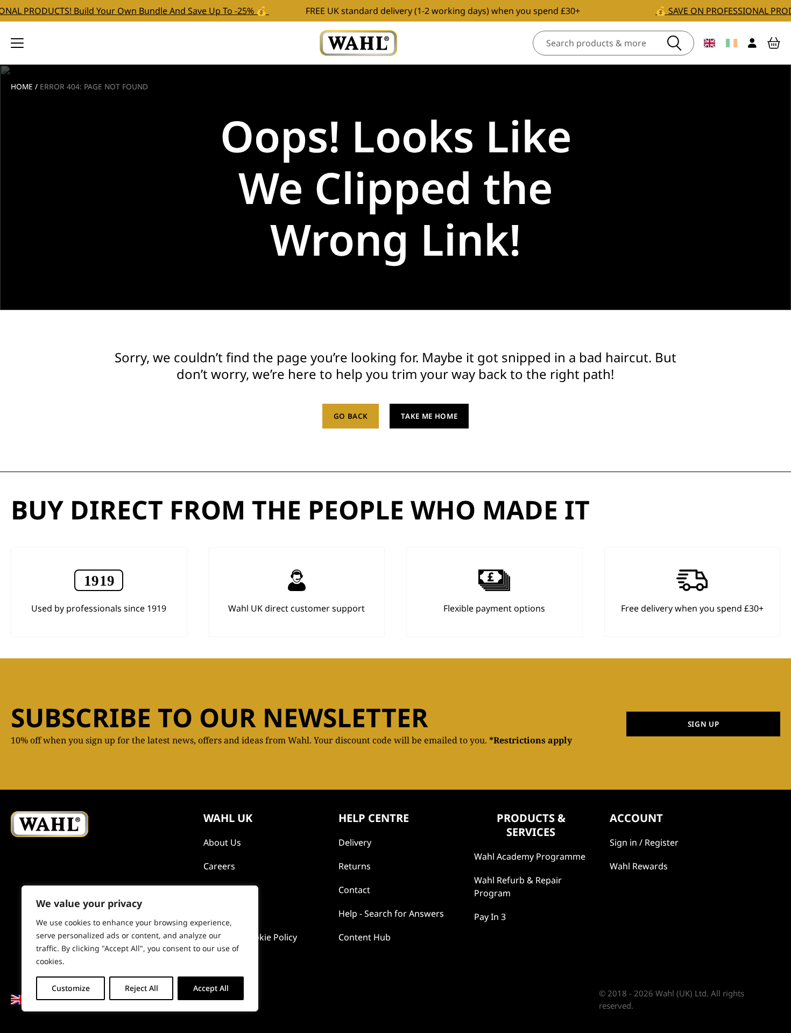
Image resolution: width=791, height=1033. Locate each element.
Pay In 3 (490, 917)
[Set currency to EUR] (731, 43)
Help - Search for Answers (391, 913)
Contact (354, 890)
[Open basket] (773, 43)
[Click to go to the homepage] (358, 43)
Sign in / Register (644, 842)
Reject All (141, 988)
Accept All (211, 988)
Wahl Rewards (639, 866)
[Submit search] (674, 43)
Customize (71, 988)
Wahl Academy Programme (529, 856)
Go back (351, 416)
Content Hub (364, 937)
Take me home (429, 416)
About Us (222, 842)
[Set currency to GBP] (709, 43)
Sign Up (703, 724)
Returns (354, 866)
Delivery (354, 842)
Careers (219, 866)
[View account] (752, 43)
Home (22, 86)
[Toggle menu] (17, 43)
